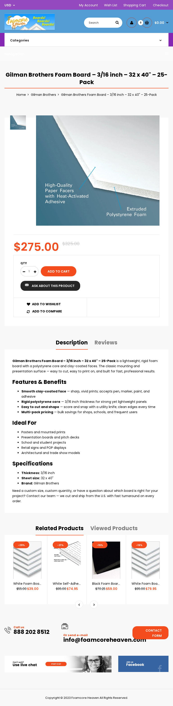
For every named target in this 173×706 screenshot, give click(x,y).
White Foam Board (27, 583)
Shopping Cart (134, 5)
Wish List (110, 5)
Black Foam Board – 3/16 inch (115, 583)
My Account (88, 5)
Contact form (154, 633)
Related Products (60, 528)
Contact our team (40, 496)
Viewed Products (114, 528)
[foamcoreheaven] (30, 29)
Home (21, 94)
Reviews (106, 342)
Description (72, 342)
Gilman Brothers (43, 94)
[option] (97, 170)
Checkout (160, 5)
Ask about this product (53, 286)
